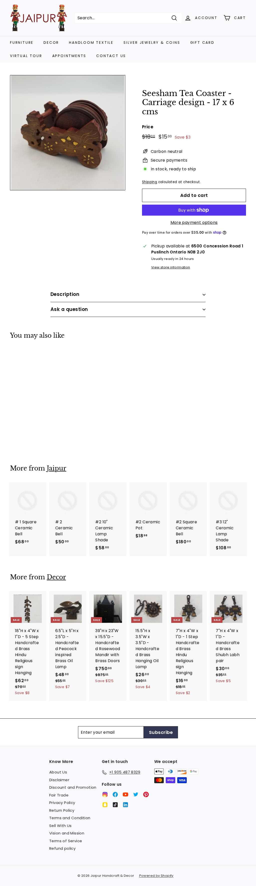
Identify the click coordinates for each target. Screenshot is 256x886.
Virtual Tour (26, 55)
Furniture (22, 42)
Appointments (69, 55)
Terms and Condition (69, 817)
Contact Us (111, 55)
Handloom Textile (91, 42)
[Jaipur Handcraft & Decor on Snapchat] (105, 804)
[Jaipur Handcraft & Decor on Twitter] (135, 794)
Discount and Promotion (72, 787)
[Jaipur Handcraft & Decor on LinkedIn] (125, 804)
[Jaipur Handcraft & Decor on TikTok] (115, 804)
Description (64, 294)
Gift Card (202, 42)
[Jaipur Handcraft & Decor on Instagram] (105, 794)
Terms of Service (65, 840)
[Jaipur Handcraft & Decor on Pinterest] (146, 794)
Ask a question (69, 309)
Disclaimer (59, 779)
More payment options (194, 222)
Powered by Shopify (156, 875)
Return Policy (61, 810)
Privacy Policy (62, 802)
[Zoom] (67, 132)
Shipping (149, 182)
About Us (58, 772)
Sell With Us (60, 825)
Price (147, 127)
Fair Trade (58, 795)
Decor (51, 42)
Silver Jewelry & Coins (152, 42)
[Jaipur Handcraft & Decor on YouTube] (125, 794)
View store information (170, 267)
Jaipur (56, 468)
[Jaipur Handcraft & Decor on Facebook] (115, 794)
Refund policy (62, 848)
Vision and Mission (66, 833)
